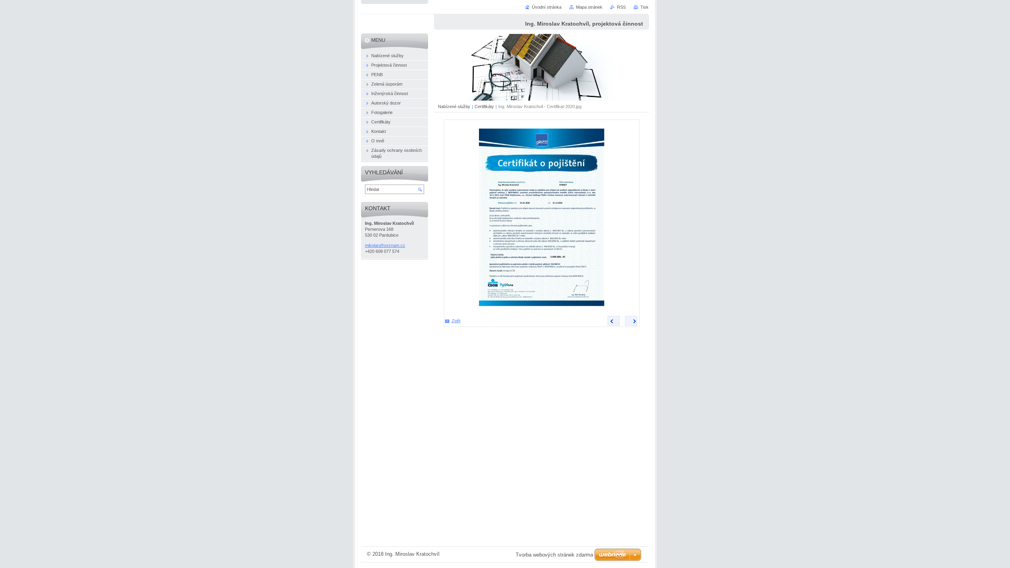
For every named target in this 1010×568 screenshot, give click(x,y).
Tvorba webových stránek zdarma (554, 555)
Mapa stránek (589, 7)
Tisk (644, 7)
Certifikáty (484, 106)
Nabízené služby (454, 106)
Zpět (456, 320)
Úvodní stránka (546, 7)
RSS (621, 7)
